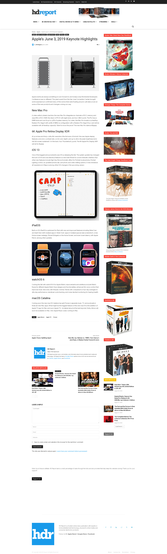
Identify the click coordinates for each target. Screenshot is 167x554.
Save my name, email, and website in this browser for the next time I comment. (58, 442)
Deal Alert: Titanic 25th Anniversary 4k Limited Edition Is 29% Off (42, 390)
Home (33, 32)
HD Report (39, 44)
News (67, 34)
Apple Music (40, 317)
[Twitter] (131, 1)
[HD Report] (44, 13)
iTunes (55, 317)
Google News (69, 356)
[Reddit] (121, 527)
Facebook (67, 358)
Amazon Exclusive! (123, 200)
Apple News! (72, 534)
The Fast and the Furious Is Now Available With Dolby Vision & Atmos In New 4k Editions (87, 390)
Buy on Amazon (119, 251)
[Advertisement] (119, 450)
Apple (38, 32)
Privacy (133, 552)
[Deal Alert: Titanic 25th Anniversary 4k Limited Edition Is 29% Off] (42, 379)
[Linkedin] (116, 527)
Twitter (51, 358)
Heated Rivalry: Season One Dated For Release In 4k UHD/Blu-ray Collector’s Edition (65, 375)
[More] (83, 50)
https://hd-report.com (53, 351)
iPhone (62, 34)
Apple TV (48, 317)
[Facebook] (126, 1)
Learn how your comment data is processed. (72, 451)
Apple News (57, 358)
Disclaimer (125, 552)
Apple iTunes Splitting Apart (41, 338)
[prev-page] (33, 396)
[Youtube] (134, 1)
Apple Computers (41, 34)
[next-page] (36, 396)
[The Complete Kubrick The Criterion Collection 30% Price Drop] (108, 419)
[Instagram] (129, 1)
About (110, 552)
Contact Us (116, 552)
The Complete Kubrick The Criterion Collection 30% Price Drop (124, 418)
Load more (118, 426)
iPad (57, 34)
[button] (132, 26)
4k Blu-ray (34, 386)
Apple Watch (51, 34)
